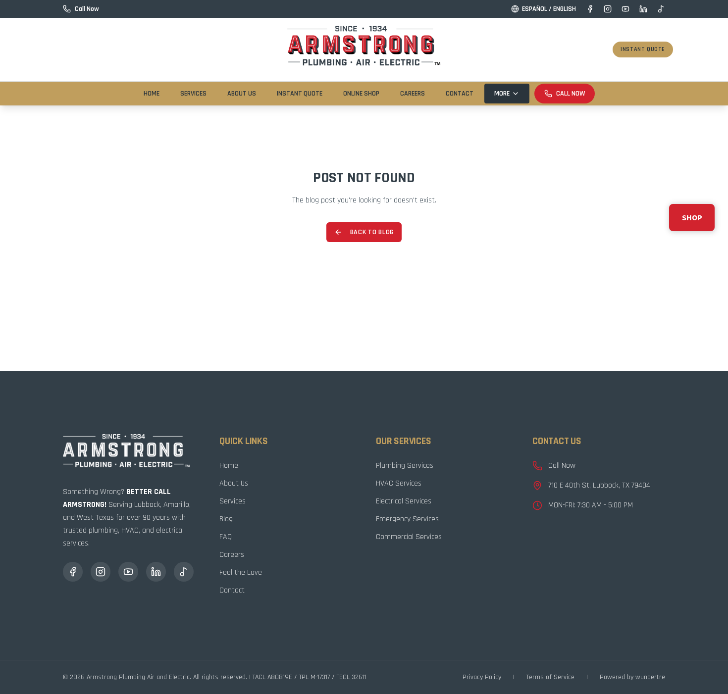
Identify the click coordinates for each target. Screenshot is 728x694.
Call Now (570, 93)
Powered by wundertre (632, 677)
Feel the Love (240, 572)
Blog (226, 519)
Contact (459, 93)
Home (151, 93)
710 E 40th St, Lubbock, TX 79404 (599, 485)
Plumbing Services (404, 465)
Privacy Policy (482, 677)
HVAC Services (398, 483)
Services (193, 93)
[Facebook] (590, 9)
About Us (241, 93)
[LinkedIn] (643, 9)
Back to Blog (372, 232)
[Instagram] (608, 9)
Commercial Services (409, 537)
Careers (412, 93)
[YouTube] (625, 9)
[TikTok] (661, 9)
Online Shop (361, 93)
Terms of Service (550, 677)
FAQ (225, 537)
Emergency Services (407, 519)
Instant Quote (643, 49)
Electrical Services (403, 501)
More (502, 93)
